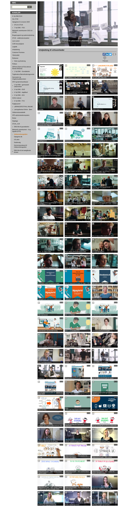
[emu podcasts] (105, 58)
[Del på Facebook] (104, 55)
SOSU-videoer (16, 98)
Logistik (14, 46)
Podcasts (105, 61)
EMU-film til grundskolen (21, 126)
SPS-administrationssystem (20, 115)
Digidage (15, 121)
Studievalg (17, 142)
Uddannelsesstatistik (18, 112)
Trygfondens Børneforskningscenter (23, 74)
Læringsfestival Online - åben (23, 109)
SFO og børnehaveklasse (20, 82)
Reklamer (15, 58)
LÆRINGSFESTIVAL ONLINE (23, 106)
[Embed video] (114, 54)
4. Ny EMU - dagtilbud (21, 92)
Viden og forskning (20, 61)
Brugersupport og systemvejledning (23, 35)
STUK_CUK (16, 124)
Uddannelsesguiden (20, 134)
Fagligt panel (16, 104)
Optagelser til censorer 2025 (21, 22)
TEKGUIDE (16, 55)
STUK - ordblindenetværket (20, 38)
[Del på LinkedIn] (107, 55)
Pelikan (14, 64)
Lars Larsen (16, 41)
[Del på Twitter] (110, 55)
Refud (14, 118)
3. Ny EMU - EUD (19, 89)
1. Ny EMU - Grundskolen (22, 71)
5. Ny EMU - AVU (19, 95)
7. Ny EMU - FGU (19, 27)
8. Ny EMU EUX (17, 16)
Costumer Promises (18, 52)
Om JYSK (15, 19)
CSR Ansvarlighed (18, 44)
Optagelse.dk (18, 136)
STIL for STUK (18, 25)
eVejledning (16, 49)
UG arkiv (16, 139)
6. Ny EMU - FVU (19, 101)
